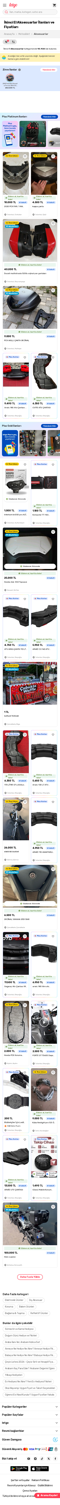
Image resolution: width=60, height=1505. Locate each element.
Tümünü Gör (48, 70)
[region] (31, 81)
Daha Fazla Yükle (30, 1277)
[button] (5, 5)
